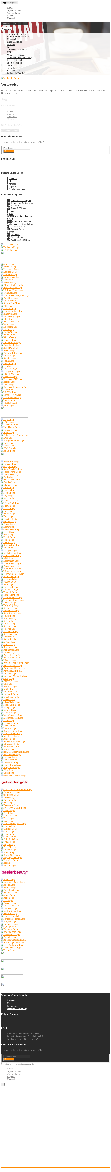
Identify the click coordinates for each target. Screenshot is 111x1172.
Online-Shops (13, 13)
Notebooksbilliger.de (18, 189)
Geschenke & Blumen (17, 49)
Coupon (10, 114)
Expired (10, 111)
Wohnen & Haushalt (16, 73)
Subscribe (9, 151)
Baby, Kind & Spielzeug (18, 36)
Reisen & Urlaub (14, 60)
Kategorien (12, 18)
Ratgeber (11, 15)
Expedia (12, 186)
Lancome (13, 178)
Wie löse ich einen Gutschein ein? (22, 1039)
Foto (9, 47)
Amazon (12, 183)
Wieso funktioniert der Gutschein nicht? (25, 1036)
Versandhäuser (13, 70)
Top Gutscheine (14, 10)
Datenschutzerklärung (17, 1008)
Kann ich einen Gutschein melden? (23, 1033)
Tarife (9, 65)
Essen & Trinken (14, 42)
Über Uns (11, 1000)
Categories (6, 29)
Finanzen (11, 44)
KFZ (9, 52)
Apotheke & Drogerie (17, 34)
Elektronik (11, 39)
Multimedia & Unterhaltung (19, 57)
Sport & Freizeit (14, 63)
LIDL (11, 181)
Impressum (12, 1006)
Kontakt (10, 1003)
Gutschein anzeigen (10, 130)
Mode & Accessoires (16, 55)
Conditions (12, 116)
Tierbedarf (11, 68)
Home (10, 8)
